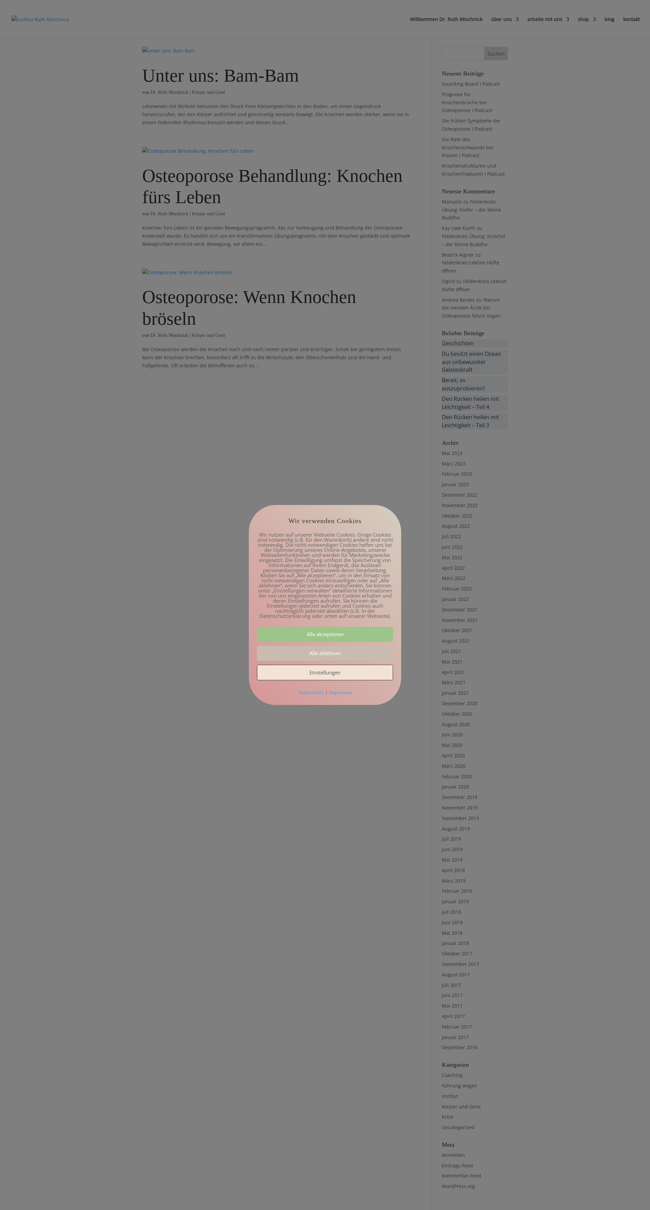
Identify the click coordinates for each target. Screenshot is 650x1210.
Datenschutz (311, 693)
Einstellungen (325, 672)
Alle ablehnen (325, 653)
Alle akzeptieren (325, 634)
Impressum (340, 693)
